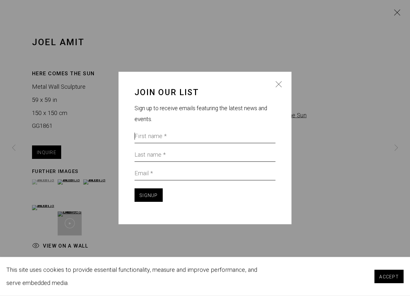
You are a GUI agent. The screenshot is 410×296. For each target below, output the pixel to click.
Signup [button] (148, 195)
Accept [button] (389, 276)
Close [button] (277, 88)
